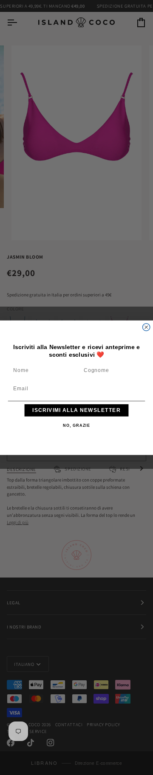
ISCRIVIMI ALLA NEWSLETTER (76, 409)
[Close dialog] (146, 326)
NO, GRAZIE (76, 425)
